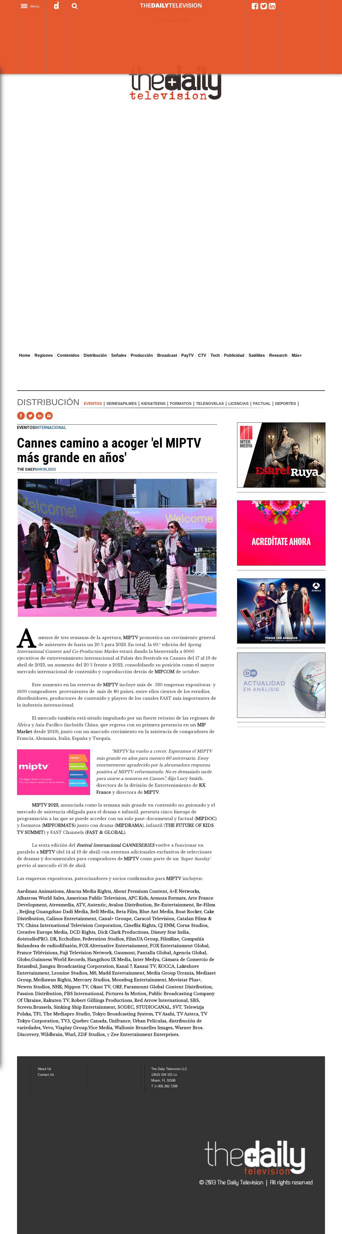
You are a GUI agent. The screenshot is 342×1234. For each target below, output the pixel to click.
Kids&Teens (153, 403)
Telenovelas (210, 403)
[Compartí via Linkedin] (40, 416)
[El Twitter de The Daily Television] (263, 8)
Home (24, 356)
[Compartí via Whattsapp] (58, 416)
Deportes (285, 403)
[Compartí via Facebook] (21, 416)
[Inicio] (176, 82)
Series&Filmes (121, 403)
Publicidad (234, 356)
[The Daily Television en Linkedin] (272, 8)
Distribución (95, 356)
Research (278, 356)
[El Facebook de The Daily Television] (255, 8)
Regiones (44, 356)
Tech (215, 356)
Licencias (238, 403)
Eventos (93, 403)
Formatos (181, 403)
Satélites (257, 356)
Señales (118, 356)
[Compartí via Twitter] (30, 416)
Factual (262, 403)
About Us (44, 1069)
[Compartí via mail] (49, 416)
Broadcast (167, 356)
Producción (142, 356)
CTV (202, 356)
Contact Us (46, 1075)
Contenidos (68, 356)
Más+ (297, 356)
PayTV (187, 356)
